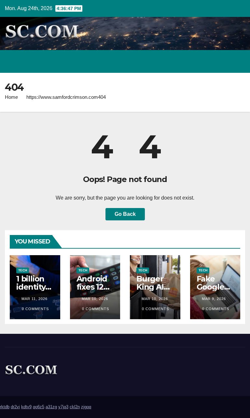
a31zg (51, 406)
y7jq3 (63, 406)
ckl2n (75, 406)
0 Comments (35, 309)
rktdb (4, 406)
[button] (212, 61)
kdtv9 (26, 406)
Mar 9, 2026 (214, 299)
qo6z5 (38, 406)
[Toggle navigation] (238, 61)
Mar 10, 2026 (95, 299)
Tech (22, 270)
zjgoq (86, 406)
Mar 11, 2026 (34, 299)
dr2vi (15, 406)
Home (11, 97)
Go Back (125, 214)
